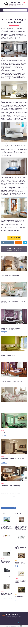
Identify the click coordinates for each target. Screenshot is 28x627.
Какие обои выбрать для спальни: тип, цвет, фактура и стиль (13, 459)
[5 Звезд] (11, 250)
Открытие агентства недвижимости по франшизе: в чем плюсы (7, 527)
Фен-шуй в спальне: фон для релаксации (12, 381)
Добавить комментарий (8, 507)
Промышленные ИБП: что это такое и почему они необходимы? (6, 578)
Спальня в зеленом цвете (8, 355)
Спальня (2, 298)
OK (20, 626)
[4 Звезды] (10, 250)
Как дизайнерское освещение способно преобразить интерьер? (21, 597)
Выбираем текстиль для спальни (10, 407)
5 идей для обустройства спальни (10, 275)
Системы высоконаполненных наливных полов (6, 561)
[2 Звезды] (8, 250)
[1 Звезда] (7, 250)
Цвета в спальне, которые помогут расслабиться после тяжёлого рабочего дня (13, 486)
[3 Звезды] (9, 250)
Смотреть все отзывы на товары (6, 598)
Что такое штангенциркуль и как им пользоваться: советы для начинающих (7, 544)
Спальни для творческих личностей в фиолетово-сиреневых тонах (11, 329)
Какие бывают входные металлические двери (6, 594)
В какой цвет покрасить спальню (10, 432)
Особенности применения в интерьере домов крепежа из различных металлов (20, 546)
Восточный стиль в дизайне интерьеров (20, 563)
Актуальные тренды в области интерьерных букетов (20, 581)
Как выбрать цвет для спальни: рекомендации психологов (13, 302)
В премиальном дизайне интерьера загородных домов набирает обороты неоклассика (21, 528)
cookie (17, 626)
